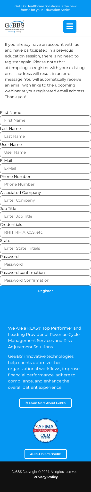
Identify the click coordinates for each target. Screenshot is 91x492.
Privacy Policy (45, 477)
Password (9, 257)
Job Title (8, 209)
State (5, 241)
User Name (11, 145)
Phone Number (15, 177)
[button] (69, 26)
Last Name (10, 129)
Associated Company (20, 193)
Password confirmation (22, 273)
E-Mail (6, 161)
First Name (10, 113)
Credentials (11, 225)
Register (45, 291)
